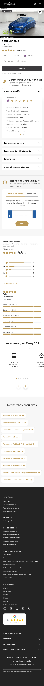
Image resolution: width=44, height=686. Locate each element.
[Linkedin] (5, 608)
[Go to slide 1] (20, 134)
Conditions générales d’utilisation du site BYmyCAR (20, 561)
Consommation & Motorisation (18, 151)
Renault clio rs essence (12, 465)
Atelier (5, 588)
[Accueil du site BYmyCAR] (10, 4)
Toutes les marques (9, 504)
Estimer (22, 224)
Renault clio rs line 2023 (13, 458)
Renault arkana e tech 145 (13, 423)
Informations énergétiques (16, 167)
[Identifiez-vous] (35, 4)
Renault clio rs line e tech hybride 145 (18, 444)
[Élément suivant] (25, 386)
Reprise (5, 601)
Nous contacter (8, 558)
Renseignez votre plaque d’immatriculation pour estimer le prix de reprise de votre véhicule (22, 203)
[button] (16, 378)
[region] (22, 23)
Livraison (6, 598)
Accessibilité (7, 578)
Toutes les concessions (11, 508)
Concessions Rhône (10, 531)
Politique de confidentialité (12, 568)
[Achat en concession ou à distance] (14, 361)
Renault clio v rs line (11, 451)
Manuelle (31, 194)
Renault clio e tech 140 (12, 415)
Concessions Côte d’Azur (11, 537)
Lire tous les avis (8, 283)
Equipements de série (14, 143)
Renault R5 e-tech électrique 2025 (16, 480)
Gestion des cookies (10, 571)
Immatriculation (16, 194)
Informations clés (12, 91)
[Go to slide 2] (23, 134)
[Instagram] (23, 608)
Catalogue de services (10, 521)
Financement (8, 591)
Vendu (22, 68)
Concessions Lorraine (10, 541)
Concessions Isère (9, 544)
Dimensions (9, 159)
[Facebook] (17, 608)
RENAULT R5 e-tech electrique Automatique (20, 473)
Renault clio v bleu (10, 437)
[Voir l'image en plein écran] (40, 12)
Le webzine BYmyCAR (11, 511)
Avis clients (7, 554)
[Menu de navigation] (40, 4)
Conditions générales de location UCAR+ (17, 574)
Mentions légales (9, 564)
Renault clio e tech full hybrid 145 (16, 430)
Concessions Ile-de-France (12, 534)
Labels (5, 594)
